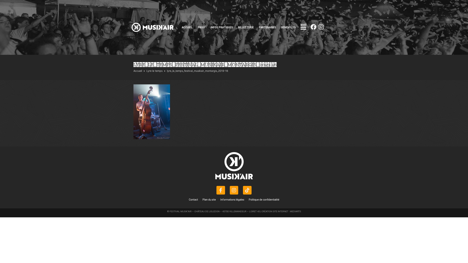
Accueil (187, 27)
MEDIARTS (295, 211)
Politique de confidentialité (264, 199)
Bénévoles (288, 27)
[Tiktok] (247, 190)
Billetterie (246, 27)
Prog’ (201, 27)
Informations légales (232, 199)
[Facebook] (313, 27)
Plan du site (209, 199)
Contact (193, 199)
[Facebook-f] (220, 190)
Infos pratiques (222, 27)
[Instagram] (321, 27)
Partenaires (267, 27)
